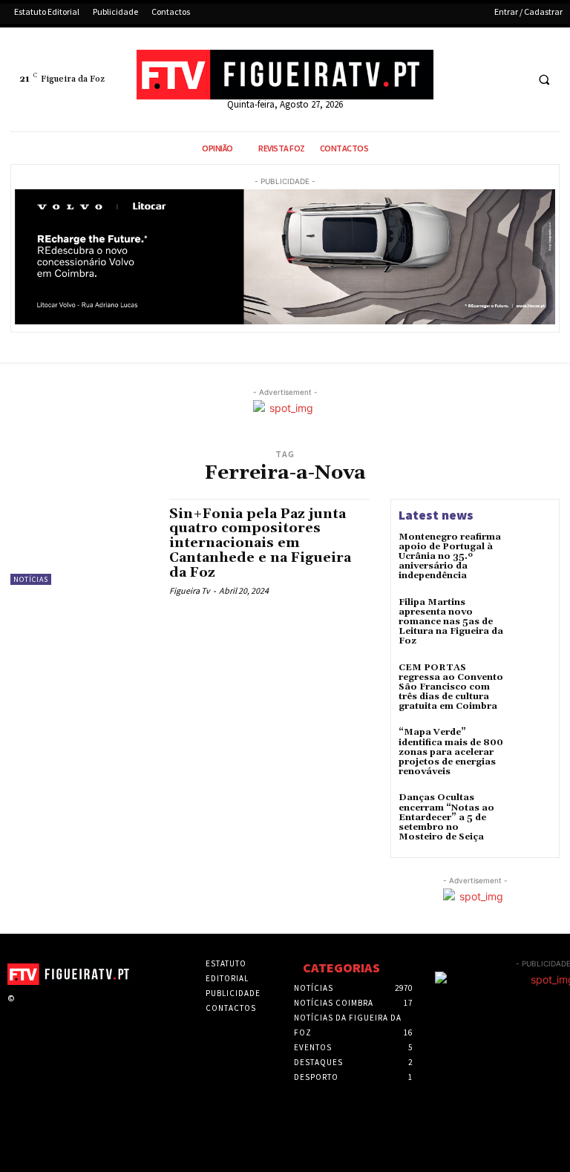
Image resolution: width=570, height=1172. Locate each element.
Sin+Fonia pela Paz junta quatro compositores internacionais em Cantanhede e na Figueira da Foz (260, 543)
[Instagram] (46, 1012)
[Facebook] (457, 80)
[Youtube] (512, 80)
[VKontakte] (93, 1012)
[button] (544, 80)
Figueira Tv (189, 590)
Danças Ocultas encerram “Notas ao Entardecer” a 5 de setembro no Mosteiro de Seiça (446, 817)
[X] (484, 80)
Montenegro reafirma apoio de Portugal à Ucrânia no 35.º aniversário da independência (450, 556)
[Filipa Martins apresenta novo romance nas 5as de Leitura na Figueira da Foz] (531, 618)
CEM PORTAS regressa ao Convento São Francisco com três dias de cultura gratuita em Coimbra (451, 687)
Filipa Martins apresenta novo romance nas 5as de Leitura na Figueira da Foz (451, 622)
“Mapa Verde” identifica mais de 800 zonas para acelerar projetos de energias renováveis (451, 752)
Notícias (30, 579)
